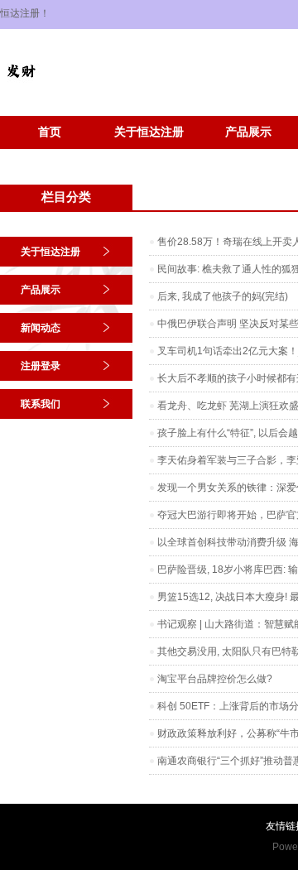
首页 (49, 132)
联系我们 (40, 404)
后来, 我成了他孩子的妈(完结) (222, 296)
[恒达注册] (20, 88)
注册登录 (40, 366)
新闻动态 (40, 328)
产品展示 (248, 132)
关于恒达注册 (149, 132)
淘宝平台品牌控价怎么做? (214, 679)
